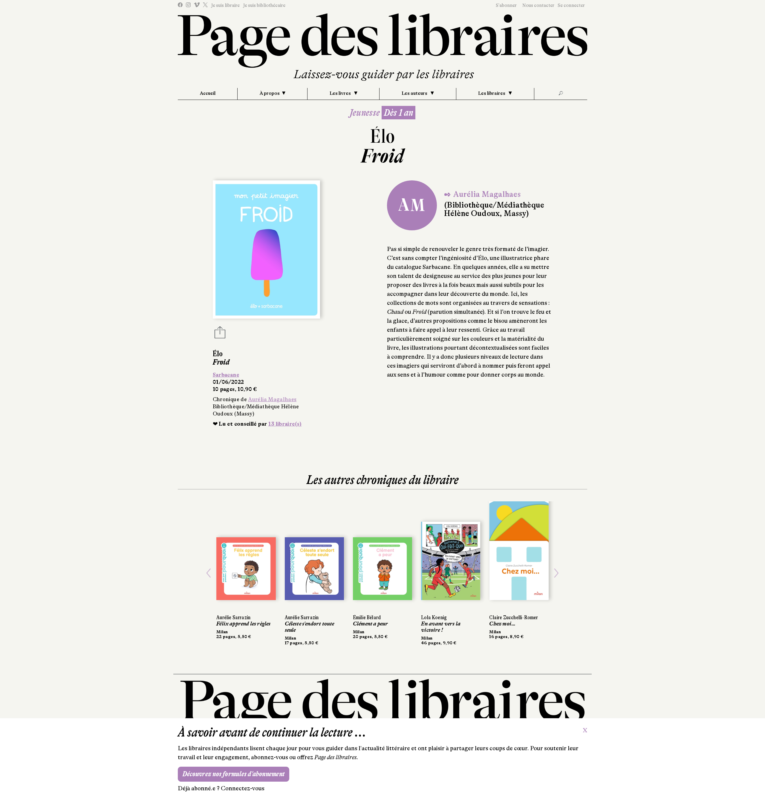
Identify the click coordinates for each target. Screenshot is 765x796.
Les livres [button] (341, 93)
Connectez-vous (242, 788)
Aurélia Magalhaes (272, 399)
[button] (208, 573)
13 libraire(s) (285, 424)
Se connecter (571, 5)
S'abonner (506, 5)
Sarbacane (226, 375)
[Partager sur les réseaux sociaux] (220, 334)
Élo (382, 136)
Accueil (207, 93)
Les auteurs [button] (415, 93)
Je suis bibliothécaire (264, 5)
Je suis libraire (225, 5)
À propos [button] (270, 93)
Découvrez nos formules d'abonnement (233, 774)
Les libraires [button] (492, 93)
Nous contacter (538, 5)
